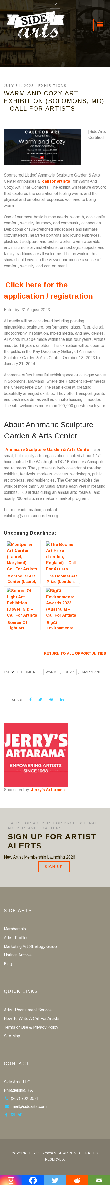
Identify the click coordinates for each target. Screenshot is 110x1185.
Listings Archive (18, 955)
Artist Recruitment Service (28, 1010)
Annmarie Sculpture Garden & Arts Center (48, 449)
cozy (69, 672)
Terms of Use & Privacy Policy (31, 1027)
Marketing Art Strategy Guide (30, 946)
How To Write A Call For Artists (31, 1018)
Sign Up (54, 867)
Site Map (12, 1036)
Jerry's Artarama (48, 790)
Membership (15, 929)
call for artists (56, 181)
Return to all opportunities (75, 653)
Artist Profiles (16, 938)
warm (51, 672)
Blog (8, 964)
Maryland (92, 672)
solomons (27, 672)
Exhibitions (52, 86)
